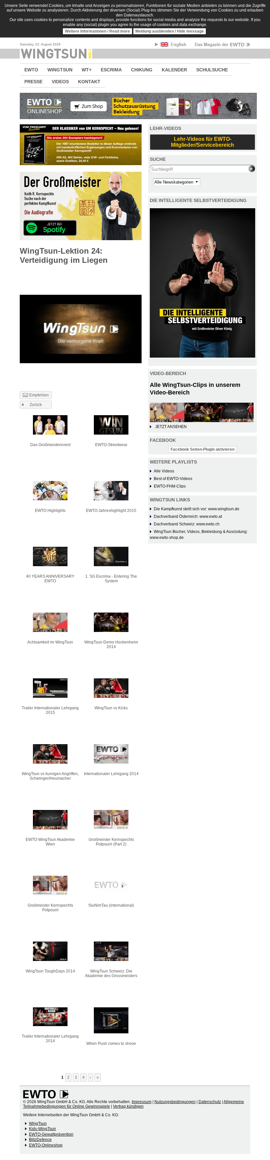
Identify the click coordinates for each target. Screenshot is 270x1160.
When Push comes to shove (111, 1043)
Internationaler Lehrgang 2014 (111, 773)
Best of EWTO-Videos (173, 478)
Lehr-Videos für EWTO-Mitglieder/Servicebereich (202, 142)
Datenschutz (210, 1101)
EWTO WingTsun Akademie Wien (50, 841)
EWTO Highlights (50, 510)
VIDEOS (60, 81)
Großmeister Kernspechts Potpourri (50, 907)
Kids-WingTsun (42, 1128)
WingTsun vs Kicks (111, 708)
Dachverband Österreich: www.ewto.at (188, 516)
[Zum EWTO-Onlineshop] (135, 106)
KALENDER (174, 69)
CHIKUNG (141, 69)
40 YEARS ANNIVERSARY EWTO (50, 578)
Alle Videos (164, 471)
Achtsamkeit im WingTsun (50, 642)
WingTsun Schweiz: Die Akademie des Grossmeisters (111, 973)
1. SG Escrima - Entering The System (111, 578)
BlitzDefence (40, 1139)
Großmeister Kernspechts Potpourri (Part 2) (111, 841)
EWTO (31, 69)
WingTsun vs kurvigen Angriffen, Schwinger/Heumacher (50, 776)
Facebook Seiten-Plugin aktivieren (202, 449)
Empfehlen (39, 395)
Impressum (141, 1101)
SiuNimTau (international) (111, 905)
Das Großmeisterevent (50, 444)
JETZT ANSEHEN (171, 426)
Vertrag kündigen (128, 1106)
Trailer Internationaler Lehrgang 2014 (50, 1038)
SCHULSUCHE (212, 69)
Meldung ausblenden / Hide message (169, 31)
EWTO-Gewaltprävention (51, 1134)
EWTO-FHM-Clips (170, 486)
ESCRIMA (111, 69)
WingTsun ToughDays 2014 (50, 971)
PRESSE (33, 81)
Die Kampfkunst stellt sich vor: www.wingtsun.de (196, 509)
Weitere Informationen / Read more (97, 31)
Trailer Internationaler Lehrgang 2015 (50, 710)
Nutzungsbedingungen (175, 1101)
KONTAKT (89, 81)
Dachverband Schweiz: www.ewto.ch (187, 524)
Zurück (36, 404)
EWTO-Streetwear (111, 444)
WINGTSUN (59, 69)
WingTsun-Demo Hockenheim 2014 (111, 644)
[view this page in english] (174, 45)
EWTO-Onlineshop (46, 1145)
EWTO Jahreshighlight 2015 (111, 510)
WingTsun (38, 1123)
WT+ (87, 69)
